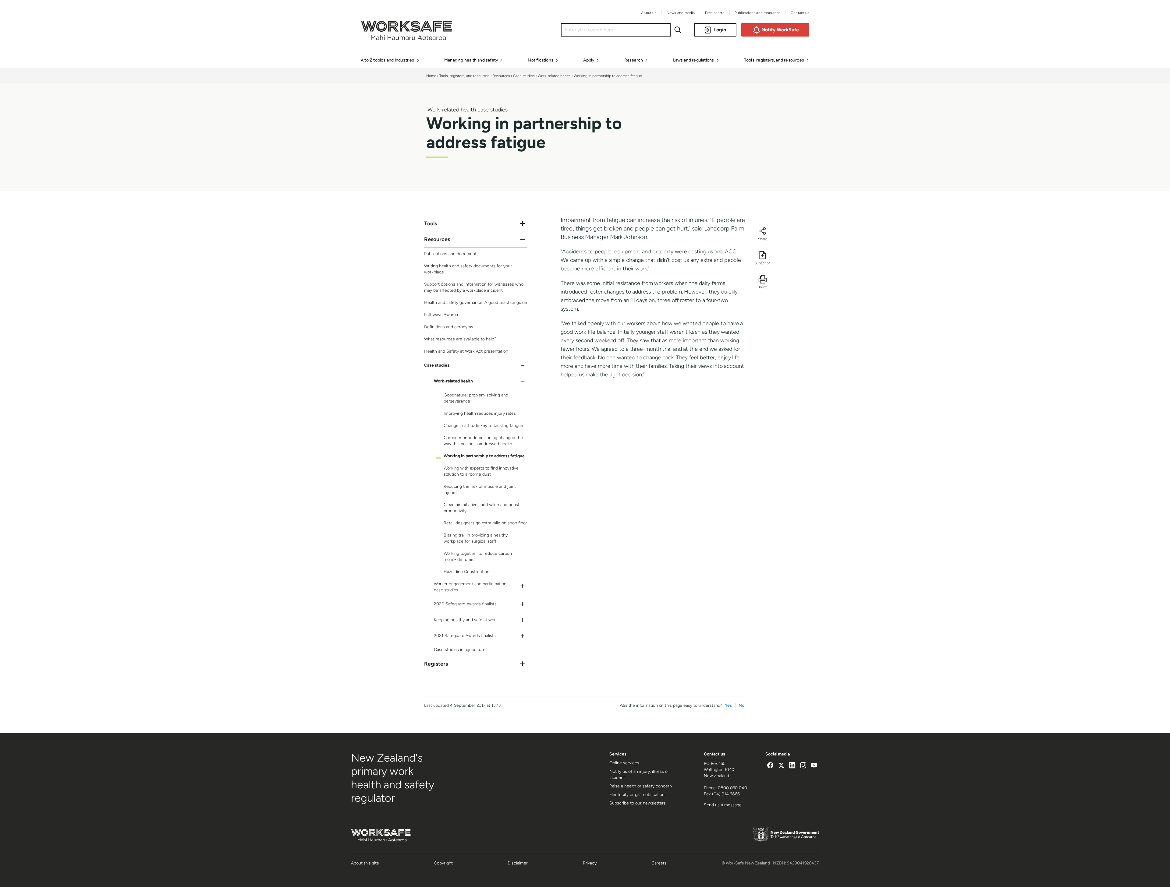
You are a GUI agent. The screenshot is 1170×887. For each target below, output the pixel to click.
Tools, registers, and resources (464, 76)
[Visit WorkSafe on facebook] (770, 766)
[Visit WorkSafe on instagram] (803, 766)
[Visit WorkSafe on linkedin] (792, 766)
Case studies (524, 76)
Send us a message (723, 805)
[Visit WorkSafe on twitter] (781, 766)
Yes (728, 705)
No (741, 705)
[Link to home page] (406, 38)
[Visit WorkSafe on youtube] (814, 766)
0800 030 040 (732, 787)
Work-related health (555, 76)
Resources (501, 76)
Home (431, 76)
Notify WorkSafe (780, 30)
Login (720, 30)
